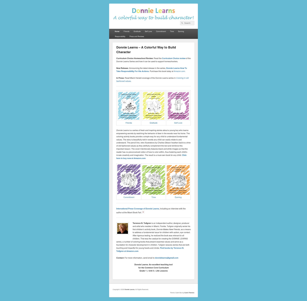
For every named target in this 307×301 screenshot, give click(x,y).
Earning (181, 31)
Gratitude (137, 31)
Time (172, 31)
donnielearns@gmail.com (166, 257)
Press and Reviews (137, 36)
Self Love (148, 31)
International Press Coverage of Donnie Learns (137, 208)
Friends (126, 31)
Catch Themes (189, 293)
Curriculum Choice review (174, 58)
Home (117, 31)
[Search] (182, 23)
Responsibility (120, 36)
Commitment (161, 31)
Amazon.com (179, 71)
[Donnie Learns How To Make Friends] (128, 119)
